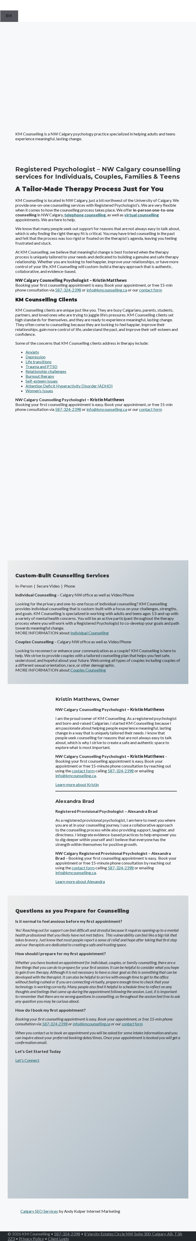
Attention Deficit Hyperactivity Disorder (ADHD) (69, 385)
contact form (150, 289)
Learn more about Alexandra (80, 881)
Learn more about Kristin (77, 784)
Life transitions (39, 361)
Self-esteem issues (42, 381)
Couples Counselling (88, 669)
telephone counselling (85, 214)
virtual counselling (141, 214)
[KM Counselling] (26, 8)
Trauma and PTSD (41, 366)
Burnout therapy (40, 376)
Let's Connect (27, 1060)
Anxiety (32, 352)
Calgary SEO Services (39, 1211)
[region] (98, 75)
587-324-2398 (68, 289)
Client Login (58, 1238)
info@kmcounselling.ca (107, 289)
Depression (35, 356)
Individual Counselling (89, 632)
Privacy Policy (31, 1238)
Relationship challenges (46, 371)
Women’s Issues (39, 390)
